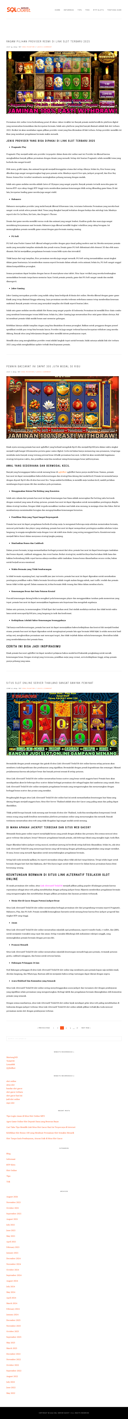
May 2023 (10, 1342)
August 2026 (12, 1196)
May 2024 (10, 1292)
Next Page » (86, 1028)
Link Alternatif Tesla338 (51, 885)
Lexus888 (10, 1064)
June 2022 (11, 1387)
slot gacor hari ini (14, 1095)
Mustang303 (12, 1057)
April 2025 (11, 1241)
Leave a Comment (44, 47)
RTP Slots (10, 1164)
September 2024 (13, 1275)
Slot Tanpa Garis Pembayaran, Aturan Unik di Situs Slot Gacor (34, 1138)
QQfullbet (11, 1068)
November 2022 (13, 1359)
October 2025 (12, 1208)
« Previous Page (43, 1028)
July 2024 (10, 1286)
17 (78, 1028)
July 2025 (10, 1224)
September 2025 (13, 1213)
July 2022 (10, 1382)
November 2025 (13, 1202)
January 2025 (12, 1252)
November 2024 (13, 1264)
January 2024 (12, 1314)
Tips (8, 1176)
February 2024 (13, 1309)
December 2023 (13, 1320)
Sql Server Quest (18, 9)
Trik (8, 1181)
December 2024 (13, 1258)
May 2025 (10, 1236)
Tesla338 (10, 1060)
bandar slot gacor (14, 1088)
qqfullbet (62, 472)
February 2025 (13, 1247)
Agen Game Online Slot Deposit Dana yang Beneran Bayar (32, 1121)
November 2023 (13, 1325)
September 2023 (13, 1337)
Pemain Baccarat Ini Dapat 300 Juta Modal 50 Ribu (43, 366)
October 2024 (12, 1269)
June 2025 (11, 1230)
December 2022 (13, 1353)
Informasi (10, 1159)
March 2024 (11, 1303)
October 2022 (12, 1365)
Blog (8, 1153)
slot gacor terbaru (14, 1092)
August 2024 (12, 1280)
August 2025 (12, 1219)
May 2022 (10, 1393)
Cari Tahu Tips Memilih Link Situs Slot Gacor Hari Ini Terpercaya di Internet (41, 1127)
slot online (11, 1081)
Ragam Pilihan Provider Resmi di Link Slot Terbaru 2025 (48, 41)
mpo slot (10, 1102)
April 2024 (11, 1297)
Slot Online (11, 1170)
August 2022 (12, 1376)
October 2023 (12, 1331)
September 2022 (13, 1370)
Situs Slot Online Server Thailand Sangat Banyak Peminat (50, 682)
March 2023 (11, 1348)
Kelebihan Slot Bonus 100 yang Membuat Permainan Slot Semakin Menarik (40, 1132)
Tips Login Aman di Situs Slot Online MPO (25, 1116)
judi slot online (13, 1099)
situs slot (10, 1084)
